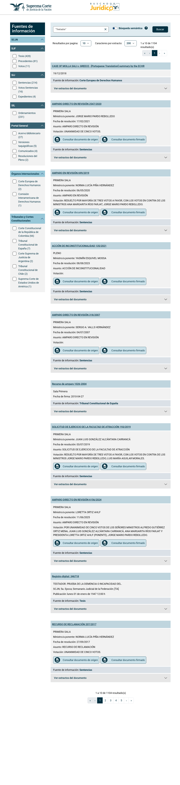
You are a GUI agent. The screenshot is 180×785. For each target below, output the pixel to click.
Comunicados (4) (27, 151)
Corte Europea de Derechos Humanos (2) (29, 185)
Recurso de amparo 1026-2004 (69, 383)
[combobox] (78, 29)
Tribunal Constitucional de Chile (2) (28, 270)
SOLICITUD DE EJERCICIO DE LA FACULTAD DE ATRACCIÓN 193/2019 (91, 426)
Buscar (160, 29)
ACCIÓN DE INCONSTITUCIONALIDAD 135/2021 (79, 245)
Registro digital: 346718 (65, 576)
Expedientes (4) (27, 96)
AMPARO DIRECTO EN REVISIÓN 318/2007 (76, 314)
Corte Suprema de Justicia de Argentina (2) (28, 257)
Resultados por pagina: (65, 43)
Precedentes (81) (28, 61)
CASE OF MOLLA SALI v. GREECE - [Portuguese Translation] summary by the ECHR (98, 66)
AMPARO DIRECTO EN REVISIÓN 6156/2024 (76, 499)
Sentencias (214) (27, 82)
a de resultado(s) (148, 45)
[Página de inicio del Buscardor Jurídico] (105, 7)
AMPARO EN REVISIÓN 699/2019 (70, 172)
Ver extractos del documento (100, 89)
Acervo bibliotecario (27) (29, 135)
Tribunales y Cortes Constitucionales (22, 218)
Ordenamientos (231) (27, 115)
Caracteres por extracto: (108, 43)
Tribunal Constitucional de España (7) (28, 244)
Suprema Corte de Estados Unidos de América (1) (28, 282)
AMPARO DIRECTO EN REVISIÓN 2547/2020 (76, 103)
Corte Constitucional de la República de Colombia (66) (29, 232)
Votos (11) (24, 66)
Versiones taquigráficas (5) (27, 144)
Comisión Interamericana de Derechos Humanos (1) (29, 200)
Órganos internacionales (25, 173)
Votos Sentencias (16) (28, 89)
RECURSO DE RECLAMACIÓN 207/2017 (74, 624)
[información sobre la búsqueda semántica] (146, 28)
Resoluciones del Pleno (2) (27, 158)
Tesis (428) (24, 56)
